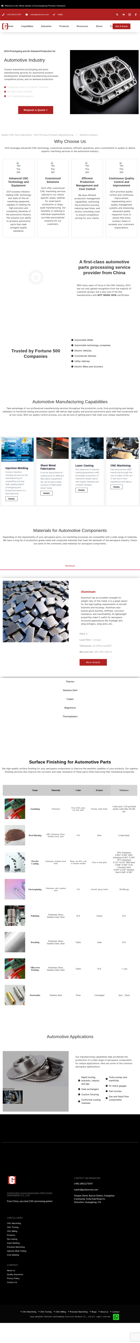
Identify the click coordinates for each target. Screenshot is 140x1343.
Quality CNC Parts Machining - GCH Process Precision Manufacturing (37, 134)
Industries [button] (46, 26)
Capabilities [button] (27, 26)
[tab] (70, 566)
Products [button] (64, 26)
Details (11, 499)
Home (10, 26)
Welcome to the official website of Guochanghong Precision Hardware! (35, 6)
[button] (117, 14)
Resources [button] (82, 26)
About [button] (99, 26)
